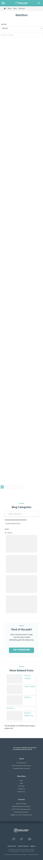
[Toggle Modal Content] (38, 3)
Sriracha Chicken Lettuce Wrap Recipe (20, 195)
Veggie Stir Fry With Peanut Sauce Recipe (21, 153)
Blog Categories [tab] (15, 514)
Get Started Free (21, 650)
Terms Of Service (23, 846)
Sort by (3, 24)
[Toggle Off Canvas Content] (3, 3)
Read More (5, 74)
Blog (30, 79)
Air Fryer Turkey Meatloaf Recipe (17, 65)
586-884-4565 (15, 851)
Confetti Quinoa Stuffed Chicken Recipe (21, 419)
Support (32, 846)
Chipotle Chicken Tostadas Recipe (18, 463)
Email (32, 851)
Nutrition (34, 79)
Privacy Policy (12, 846)
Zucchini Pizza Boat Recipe (14, 109)
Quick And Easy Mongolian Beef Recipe (20, 283)
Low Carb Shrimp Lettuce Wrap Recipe (20, 239)
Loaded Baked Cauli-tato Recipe (17, 327)
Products (10, 708)
